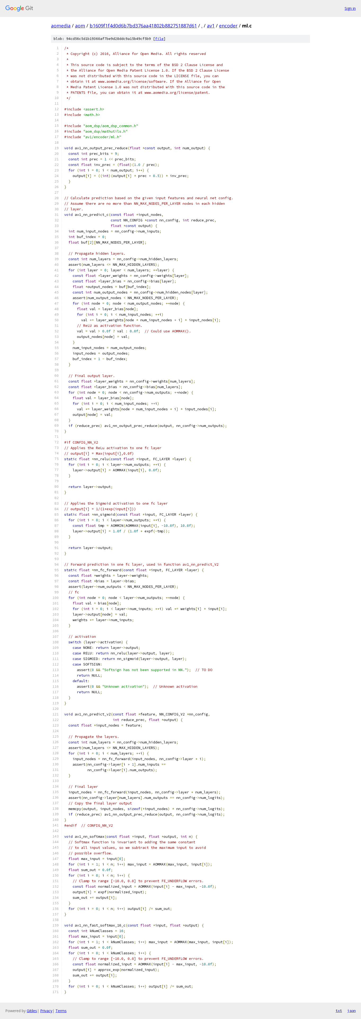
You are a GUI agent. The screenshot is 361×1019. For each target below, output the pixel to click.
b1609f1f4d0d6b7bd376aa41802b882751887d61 (143, 25)
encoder (228, 25)
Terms (61, 1010)
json (351, 1010)
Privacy (46, 1010)
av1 (211, 25)
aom (80, 25)
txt (339, 1010)
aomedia (61, 25)
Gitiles (32, 1010)
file (159, 38)
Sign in (350, 8)
